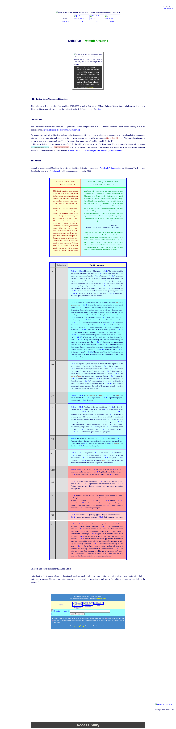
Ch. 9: (108, 288)
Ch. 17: (100, 342)
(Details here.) (101, 598)
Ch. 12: (112, 293)
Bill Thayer (65, 21)
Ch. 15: (80, 337)
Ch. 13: (120, 330)
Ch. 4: (97, 276)
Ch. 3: (99, 273)
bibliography (56, 171)
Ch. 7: (103, 283)
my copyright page (79, 626)
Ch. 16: (80, 340)
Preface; (74, 438)
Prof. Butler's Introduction (111, 168)
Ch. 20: (120, 349)
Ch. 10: (74, 291)
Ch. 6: (104, 281)
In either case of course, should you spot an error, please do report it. (95, 150)
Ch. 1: (81, 271)
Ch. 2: (105, 271)
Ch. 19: (102, 349)
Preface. (74, 271)
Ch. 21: (90, 352)
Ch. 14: (74, 335)
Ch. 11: (76, 293)
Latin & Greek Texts (77, 608)
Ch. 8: (103, 286)
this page (90, 87)
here (100, 109)
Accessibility (88, 725)
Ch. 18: (107, 344)
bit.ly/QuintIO (168, 8)
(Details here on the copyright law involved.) (61, 130)
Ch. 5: (111, 276)
